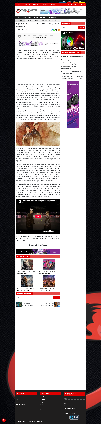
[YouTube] (81, 4)
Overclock (82, 1)
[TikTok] (78, 4)
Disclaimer (52, 4)
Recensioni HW (53, 17)
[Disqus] (50, 329)
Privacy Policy (48, 422)
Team (30, 4)
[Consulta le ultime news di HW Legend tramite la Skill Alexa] (74, 417)
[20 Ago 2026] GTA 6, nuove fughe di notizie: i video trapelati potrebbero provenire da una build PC (41, 20)
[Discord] (68, 4)
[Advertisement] (38, 72)
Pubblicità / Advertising (69, 413)
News (30, 17)
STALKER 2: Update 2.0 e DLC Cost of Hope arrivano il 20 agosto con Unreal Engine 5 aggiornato (72, 58)
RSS (41, 409)
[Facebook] (71, 4)
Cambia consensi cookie (70, 410)
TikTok (41, 404)
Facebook (42, 399)
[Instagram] (75, 4)
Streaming (45, 4)
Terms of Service (59, 422)
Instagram (42, 402)
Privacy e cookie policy (69, 408)
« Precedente (29, 304)
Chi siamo (18, 4)
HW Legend (62, 1)
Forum (24, 17)
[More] (59, 30)
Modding (75, 1)
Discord (42, 397)
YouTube (42, 407)
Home (18, 17)
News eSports (36, 4)
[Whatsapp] (54, 30)
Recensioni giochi (39, 17)
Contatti (24, 4)
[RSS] (84, 4)
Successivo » (47, 304)
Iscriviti (57, 297)
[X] (56, 30)
